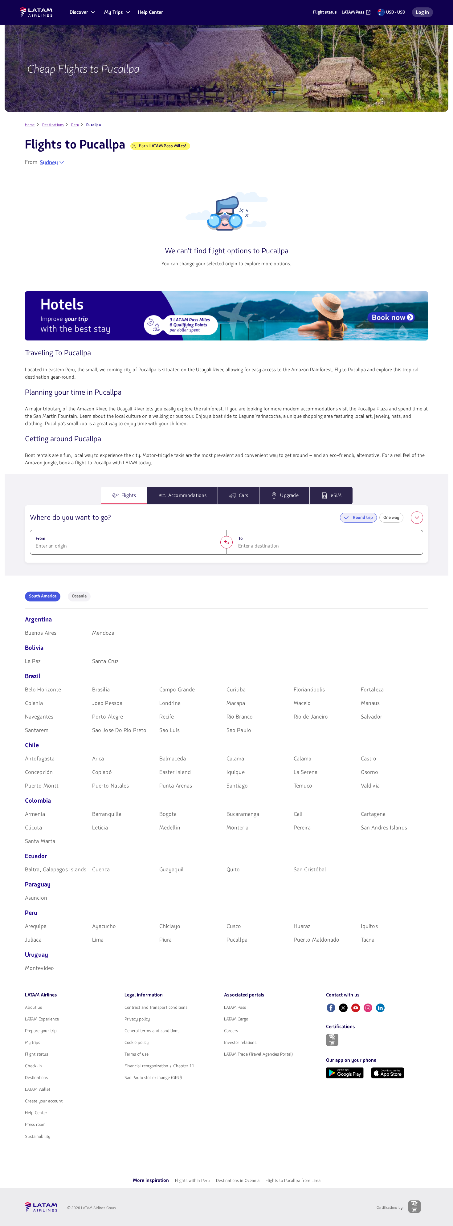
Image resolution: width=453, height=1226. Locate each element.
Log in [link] (424, 13)
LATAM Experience (42, 1019)
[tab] (124, 495)
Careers (231, 1030)
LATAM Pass (235, 1007)
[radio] (42, 596)
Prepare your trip (41, 1030)
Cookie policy (136, 1042)
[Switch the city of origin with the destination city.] (226, 542)
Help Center (36, 1112)
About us (33, 1007)
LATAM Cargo (236, 1019)
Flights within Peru (192, 1180)
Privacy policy (137, 1019)
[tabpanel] (226, 534)
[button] (82, 12)
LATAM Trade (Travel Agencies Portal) (258, 1054)
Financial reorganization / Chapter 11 (159, 1066)
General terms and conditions (151, 1030)
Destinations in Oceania (237, 1180)
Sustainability (37, 1136)
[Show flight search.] (417, 517)
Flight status (36, 1054)
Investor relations (240, 1042)
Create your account (44, 1101)
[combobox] (52, 162)
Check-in (33, 1066)
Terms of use (136, 1054)
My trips (32, 1042)
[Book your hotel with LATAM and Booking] (226, 317)
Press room (35, 1124)
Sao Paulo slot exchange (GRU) (153, 1077)
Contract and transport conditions (155, 1007)
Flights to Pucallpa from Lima (293, 1180)
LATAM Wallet (37, 1089)
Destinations (36, 1077)
